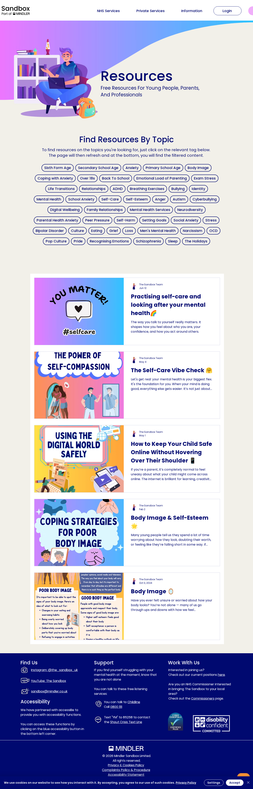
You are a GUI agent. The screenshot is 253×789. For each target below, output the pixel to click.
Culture (77, 230)
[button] (191, 11)
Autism (179, 199)
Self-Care (110, 199)
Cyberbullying (205, 199)
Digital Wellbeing (65, 209)
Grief (113, 230)
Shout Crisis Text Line (126, 722)
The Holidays (196, 241)
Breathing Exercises (147, 188)
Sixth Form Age (57, 167)
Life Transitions (61, 188)
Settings (213, 783)
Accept (234, 783)
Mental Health (49, 199)
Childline (133, 702)
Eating (96, 230)
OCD (213, 230)
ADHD (118, 188)
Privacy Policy (186, 783)
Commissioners (202, 698)
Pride (78, 241)
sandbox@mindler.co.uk (49, 691)
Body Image (198, 167)
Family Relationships (105, 209)
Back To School (115, 178)
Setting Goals (154, 220)
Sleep (173, 241)
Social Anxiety (186, 220)
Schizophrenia (148, 241)
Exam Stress (205, 178)
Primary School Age (163, 167)
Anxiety (132, 167)
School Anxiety (81, 199)
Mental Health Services (150, 209)
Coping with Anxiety (55, 178)
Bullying (178, 188)
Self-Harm (126, 220)
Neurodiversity (190, 209)
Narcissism (192, 230)
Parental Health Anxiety (57, 220)
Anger (160, 199)
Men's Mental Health (158, 230)
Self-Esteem (137, 199)
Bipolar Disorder (50, 230)
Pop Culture (56, 241)
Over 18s (87, 178)
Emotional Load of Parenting (161, 178)
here (221, 674)
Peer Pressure (97, 220)
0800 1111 (116, 706)
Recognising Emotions (109, 241)
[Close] (248, 783)
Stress (211, 220)
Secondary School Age (98, 167)
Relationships (94, 188)
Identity (198, 188)
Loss (129, 230)
